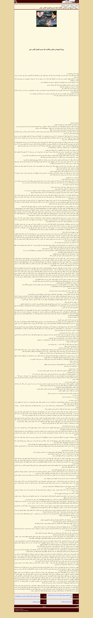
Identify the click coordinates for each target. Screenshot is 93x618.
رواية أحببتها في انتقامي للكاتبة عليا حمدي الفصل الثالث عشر (59, 596)
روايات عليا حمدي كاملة (67, 601)
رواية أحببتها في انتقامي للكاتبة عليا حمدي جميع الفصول (27, 596)
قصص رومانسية (36, 601)
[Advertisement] (46, 37)
